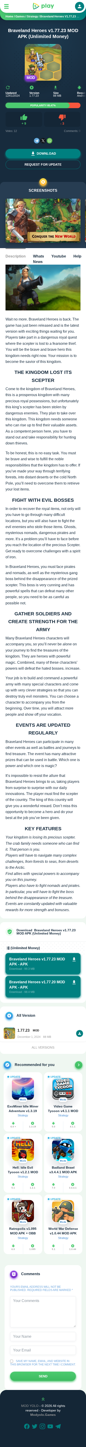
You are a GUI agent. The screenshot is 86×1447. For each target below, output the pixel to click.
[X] (43, 140)
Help (77, 256)
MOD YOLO (30, 1406)
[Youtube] (50, 1427)
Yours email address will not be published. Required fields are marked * (41, 1288)
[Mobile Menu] (6, 6)
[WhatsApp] (49, 140)
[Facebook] (27, 1427)
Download (46, 153)
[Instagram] (43, 1427)
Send (43, 1376)
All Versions (43, 1047)
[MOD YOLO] (43, 6)
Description (16, 256)
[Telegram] (36, 140)
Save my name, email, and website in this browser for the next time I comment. (43, 1362)
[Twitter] (35, 1427)
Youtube (58, 256)
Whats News (38, 259)
